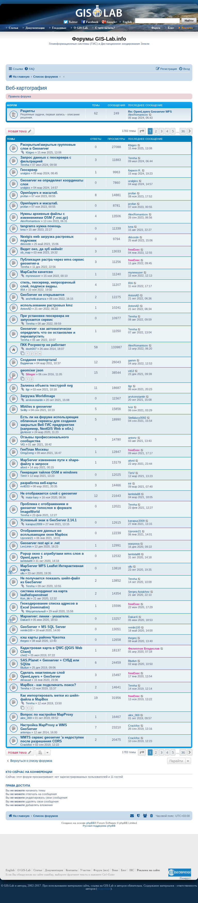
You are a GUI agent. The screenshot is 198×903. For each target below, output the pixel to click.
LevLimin (25, 546)
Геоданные (59, 27)
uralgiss (25, 173)
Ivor (130, 407)
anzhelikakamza (36, 298)
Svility (24, 410)
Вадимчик (26, 363)
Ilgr (28, 389)
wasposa (133, 543)
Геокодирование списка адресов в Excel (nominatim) (49, 605)
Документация (35, 27)
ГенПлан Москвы (34, 449)
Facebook (92, 21)
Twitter (73, 21)
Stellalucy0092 (137, 417)
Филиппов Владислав (144, 648)
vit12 (131, 370)
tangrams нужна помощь (40, 226)
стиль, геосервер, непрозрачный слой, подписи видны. (47, 284)
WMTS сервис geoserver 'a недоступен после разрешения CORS (52, 739)
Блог (171, 27)
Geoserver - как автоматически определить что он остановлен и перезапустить (47, 332)
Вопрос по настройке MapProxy (46, 714)
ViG (22, 444)
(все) (106, 870)
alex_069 (26, 717)
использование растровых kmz (46, 305)
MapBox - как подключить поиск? (48, 685)
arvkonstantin (34, 400)
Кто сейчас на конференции (29, 771)
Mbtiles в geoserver (36, 406)
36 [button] (183, 131)
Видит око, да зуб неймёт (41, 249)
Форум (155, 27)
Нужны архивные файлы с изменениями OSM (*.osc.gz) (44, 216)
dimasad (25, 679)
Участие (85, 870)
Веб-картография (26, 88)
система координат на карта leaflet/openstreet (43, 593)
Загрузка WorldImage (37, 396)
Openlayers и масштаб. (39, 193)
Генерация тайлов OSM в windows (48, 472)
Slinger (30, 374)
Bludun (24, 667)
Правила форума (19, 96)
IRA (22, 289)
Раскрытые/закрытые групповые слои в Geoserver (48, 146)
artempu (25, 732)
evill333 (25, 486)
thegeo (24, 640)
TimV (23, 475)
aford (23, 467)
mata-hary (32, 497)
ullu (22, 573)
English (127, 21)
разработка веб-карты (38, 483)
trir (129, 483)
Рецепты (27, 111)
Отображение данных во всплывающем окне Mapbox (44, 532)
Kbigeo (30, 152)
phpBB (90, 823)
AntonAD (133, 295)
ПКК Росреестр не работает (43, 345)
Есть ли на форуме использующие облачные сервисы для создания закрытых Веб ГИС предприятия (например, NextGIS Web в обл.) (49, 423)
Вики (115, 870)
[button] (142, 131)
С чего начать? (105, 27)
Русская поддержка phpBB (99, 825)
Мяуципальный (36, 611)
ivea (23, 229)
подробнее (104, 888)
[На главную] (99, 11)
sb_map (25, 252)
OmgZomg (27, 452)
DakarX (25, 619)
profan (24, 196)
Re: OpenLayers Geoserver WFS (150, 111)
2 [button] (156, 131)
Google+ (112, 21)
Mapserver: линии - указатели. (45, 616)
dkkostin (25, 243)
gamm (132, 360)
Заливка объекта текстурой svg (46, 385)
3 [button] (161, 131)
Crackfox (134, 725)
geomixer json (31, 370)
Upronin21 (26, 538)
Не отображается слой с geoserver (48, 493)
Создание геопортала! (38, 360)
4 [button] (167, 131)
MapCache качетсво (36, 272)
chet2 (23, 655)
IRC (131, 870)
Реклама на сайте (148, 870)
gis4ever (25, 432)
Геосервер (28, 170)
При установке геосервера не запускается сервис (44, 318)
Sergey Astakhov (139, 591)
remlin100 (26, 630)
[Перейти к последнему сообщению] (139, 145)
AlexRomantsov (138, 114)
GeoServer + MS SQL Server (43, 627)
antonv (132, 437)
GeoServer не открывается (42, 295)
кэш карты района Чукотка (42, 637)
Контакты (71, 870)
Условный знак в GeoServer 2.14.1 (48, 520)
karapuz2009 (34, 524)
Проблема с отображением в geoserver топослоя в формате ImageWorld (46, 508)
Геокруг (185, 878)
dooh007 (31, 348)
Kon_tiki (25, 598)
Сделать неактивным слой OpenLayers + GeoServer (42, 674)
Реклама (187, 27)
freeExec (134, 249)
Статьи (13, 27)
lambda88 (134, 494)
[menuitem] (29, 69)
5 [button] (173, 131)
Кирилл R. (134, 170)
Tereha (24, 164)
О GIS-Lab (81, 27)
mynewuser (33, 275)
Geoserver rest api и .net (40, 543)
